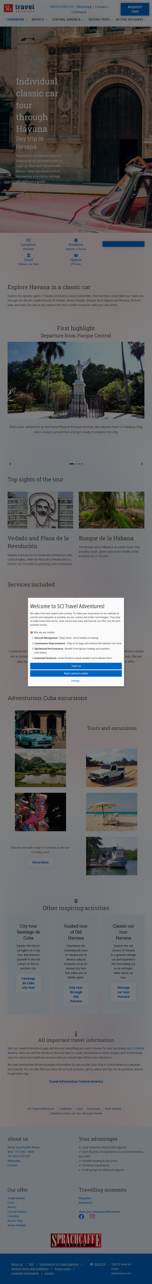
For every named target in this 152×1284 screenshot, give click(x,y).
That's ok (76, 666)
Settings (75, 680)
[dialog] (76, 642)
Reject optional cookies (76, 673)
